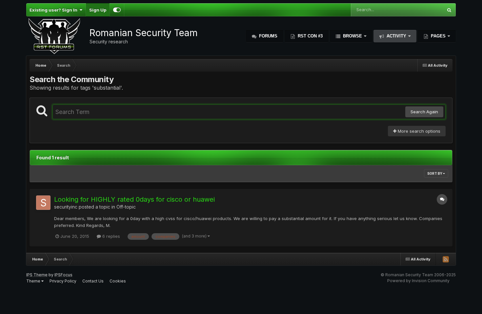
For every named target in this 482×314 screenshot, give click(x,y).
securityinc (65, 207)
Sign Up (97, 9)
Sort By (435, 173)
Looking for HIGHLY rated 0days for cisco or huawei (134, 199)
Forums (267, 36)
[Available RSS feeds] (445, 259)
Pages (438, 36)
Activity (396, 36)
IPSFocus (63, 274)
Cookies (118, 281)
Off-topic (126, 207)
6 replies (110, 236)
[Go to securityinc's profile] (43, 202)
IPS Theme (37, 274)
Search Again (424, 111)
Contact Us (93, 281)
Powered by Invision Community (418, 280)
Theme (33, 281)
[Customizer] (117, 9)
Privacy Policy (63, 281)
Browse (352, 36)
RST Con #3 (309, 36)
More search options (418, 131)
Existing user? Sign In (54, 9)
